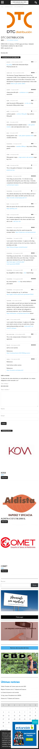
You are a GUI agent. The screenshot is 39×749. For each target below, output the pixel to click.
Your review (5, 389)
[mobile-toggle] (2, 2)
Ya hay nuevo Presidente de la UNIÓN (11, 695)
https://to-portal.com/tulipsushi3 (15, 370)
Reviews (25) (4, 53)
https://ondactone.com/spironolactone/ (26, 232)
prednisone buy (11, 170)
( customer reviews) (12, 40)
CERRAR (35, 722)
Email (3, 415)
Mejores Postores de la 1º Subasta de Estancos (13, 689)
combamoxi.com (24, 92)
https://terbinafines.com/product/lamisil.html (18, 313)
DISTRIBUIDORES (9, 6)
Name (3, 408)
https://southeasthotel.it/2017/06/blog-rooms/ (18, 353)
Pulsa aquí (19, 617)
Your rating (5, 383)
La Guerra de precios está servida (10, 692)
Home (2, 6)
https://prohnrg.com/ (12, 208)
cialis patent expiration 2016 (26, 135)
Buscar (3, 581)
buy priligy (9, 64)
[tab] (5, 53)
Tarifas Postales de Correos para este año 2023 (13, 686)
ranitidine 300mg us (21, 146)
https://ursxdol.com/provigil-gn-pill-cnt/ (17, 197)
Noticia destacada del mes (19, 648)
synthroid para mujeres (13, 185)
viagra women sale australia (26, 157)
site (19, 281)
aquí (10, 746)
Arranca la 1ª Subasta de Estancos (10, 698)
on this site (28, 103)
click (25, 273)
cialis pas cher (17, 221)
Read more (4, 477)
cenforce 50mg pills (22, 114)
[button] (35, 2)
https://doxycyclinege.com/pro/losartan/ (17, 247)
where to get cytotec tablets (18, 83)
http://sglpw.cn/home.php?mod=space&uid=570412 (20, 294)
